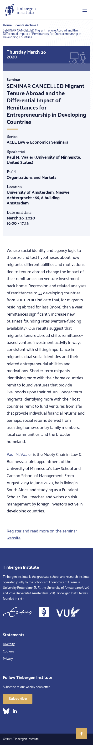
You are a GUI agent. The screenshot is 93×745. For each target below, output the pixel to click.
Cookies (8, 651)
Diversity (9, 644)
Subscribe (18, 698)
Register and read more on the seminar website (42, 535)
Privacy (8, 659)
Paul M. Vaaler (19, 454)
